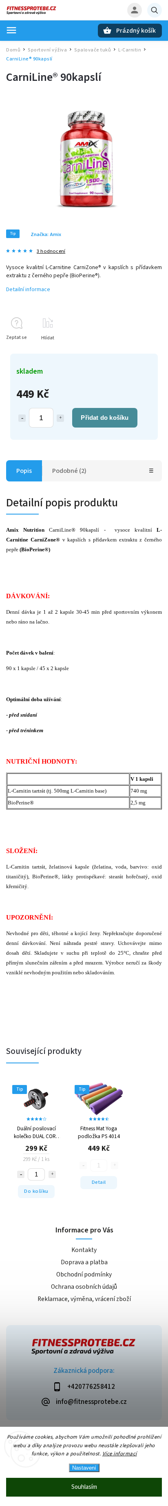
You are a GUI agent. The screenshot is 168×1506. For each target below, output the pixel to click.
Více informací (119, 1453)
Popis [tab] (24, 470)
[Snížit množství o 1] (22, 418)
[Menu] (11, 30)
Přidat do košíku (104, 417)
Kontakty (84, 1249)
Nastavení (84, 1468)
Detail (99, 1182)
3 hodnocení (51, 251)
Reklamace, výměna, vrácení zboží (84, 1298)
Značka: (46, 234)
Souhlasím (84, 1487)
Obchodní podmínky (84, 1274)
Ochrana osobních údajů (84, 1286)
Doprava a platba (84, 1262)
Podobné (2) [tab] (69, 470)
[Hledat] (154, 10)
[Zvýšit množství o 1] (60, 418)
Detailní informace (28, 289)
